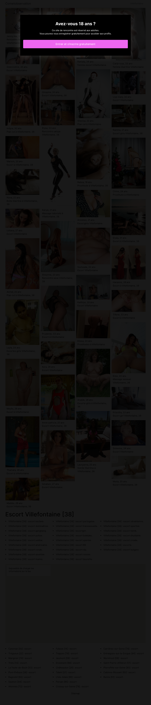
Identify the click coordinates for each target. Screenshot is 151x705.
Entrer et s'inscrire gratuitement (75, 44)
